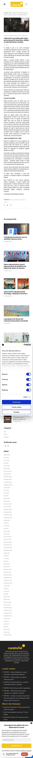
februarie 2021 (7, 634)
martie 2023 (7, 566)
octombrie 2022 (8, 580)
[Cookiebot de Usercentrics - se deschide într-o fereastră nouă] (23, 345)
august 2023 (7, 553)
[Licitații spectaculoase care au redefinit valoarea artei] (16, 229)
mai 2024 (6, 528)
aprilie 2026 (7, 465)
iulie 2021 (6, 621)
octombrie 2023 (8, 547)
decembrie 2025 (8, 476)
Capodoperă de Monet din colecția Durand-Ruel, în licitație (16, 320)
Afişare (25, 397)
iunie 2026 (6, 460)
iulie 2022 (6, 588)
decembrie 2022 (8, 574)
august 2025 (7, 487)
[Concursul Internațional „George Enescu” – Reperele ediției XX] (7, 419)
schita (6, 202)
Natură (5, 434)
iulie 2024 (6, 523)
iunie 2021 (6, 624)
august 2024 (7, 520)
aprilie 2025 (7, 498)
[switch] (28, 379)
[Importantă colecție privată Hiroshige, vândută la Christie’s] (16, 283)
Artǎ (10, 12)
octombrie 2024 (8, 514)
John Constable (14, 199)
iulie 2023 (6, 555)
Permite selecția (16, 407)
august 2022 (7, 585)
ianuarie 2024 (7, 539)
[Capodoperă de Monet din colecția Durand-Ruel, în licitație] (16, 310)
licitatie (22, 199)
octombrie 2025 (8, 482)
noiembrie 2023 (8, 544)
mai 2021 (6, 626)
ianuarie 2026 (7, 474)
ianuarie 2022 (7, 604)
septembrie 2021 (8, 615)
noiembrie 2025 (8, 479)
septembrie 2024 (8, 517)
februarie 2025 (7, 504)
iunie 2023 (6, 558)
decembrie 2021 (8, 607)
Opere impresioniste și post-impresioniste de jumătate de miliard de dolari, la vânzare (15, 266)
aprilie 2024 (7, 531)
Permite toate (16, 402)
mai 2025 (6, 495)
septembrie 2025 (8, 484)
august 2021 (7, 618)
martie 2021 (7, 632)
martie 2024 (7, 534)
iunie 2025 (6, 493)
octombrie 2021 (8, 613)
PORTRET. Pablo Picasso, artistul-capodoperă (17, 688)
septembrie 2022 (8, 583)
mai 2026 (6, 463)
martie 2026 (7, 468)
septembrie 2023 (8, 550)
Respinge (16, 412)
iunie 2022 (6, 591)
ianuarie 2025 (7, 506)
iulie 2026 (6, 457)
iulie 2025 (6, 490)
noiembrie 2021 (8, 610)
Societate (6, 437)
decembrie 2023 (8, 542)
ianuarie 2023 (7, 572)
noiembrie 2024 (8, 512)
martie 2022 (7, 599)
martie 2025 (7, 501)
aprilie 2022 (7, 596)
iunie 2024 (6, 525)
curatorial (6, 12)
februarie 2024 (7, 536)
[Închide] (30, 754)
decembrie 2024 (8, 509)
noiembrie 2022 (8, 577)
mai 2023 (6, 561)
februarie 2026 (7, 471)
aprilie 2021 (7, 629)
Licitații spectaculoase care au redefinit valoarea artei (15, 238)
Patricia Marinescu (22, 35)
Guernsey (7, 64)
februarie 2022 (7, 602)
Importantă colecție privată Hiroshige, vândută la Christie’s (15, 293)
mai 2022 (6, 594)
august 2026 (7, 454)
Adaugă (23, 754)
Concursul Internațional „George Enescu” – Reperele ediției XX (21, 417)
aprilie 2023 (7, 564)
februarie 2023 (7, 569)
